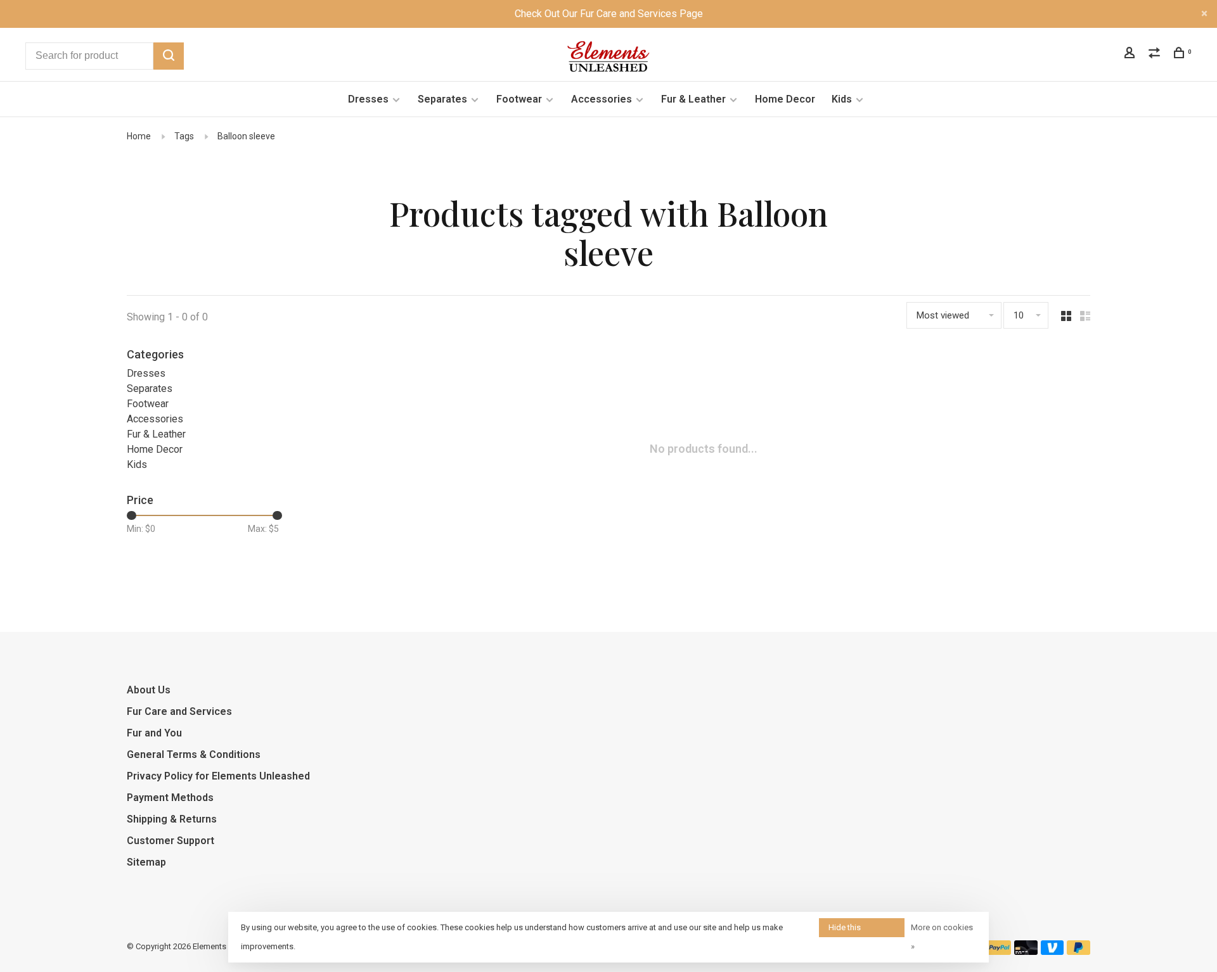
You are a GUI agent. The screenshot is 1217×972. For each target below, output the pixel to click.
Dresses (368, 99)
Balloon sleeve (246, 136)
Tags (184, 136)
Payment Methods (170, 798)
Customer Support (170, 841)
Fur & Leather (693, 99)
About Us (149, 690)
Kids (842, 99)
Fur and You (154, 733)
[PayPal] (999, 951)
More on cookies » (942, 937)
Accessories (601, 99)
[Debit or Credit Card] (1026, 951)
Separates (442, 99)
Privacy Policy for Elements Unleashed (218, 776)
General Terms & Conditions (194, 754)
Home (139, 136)
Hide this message (845, 930)
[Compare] (1156, 54)
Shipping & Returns (172, 819)
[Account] (1131, 54)
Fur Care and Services (179, 711)
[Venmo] (1052, 951)
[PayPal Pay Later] (1078, 951)
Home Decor (785, 99)
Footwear (519, 99)
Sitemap (146, 862)
